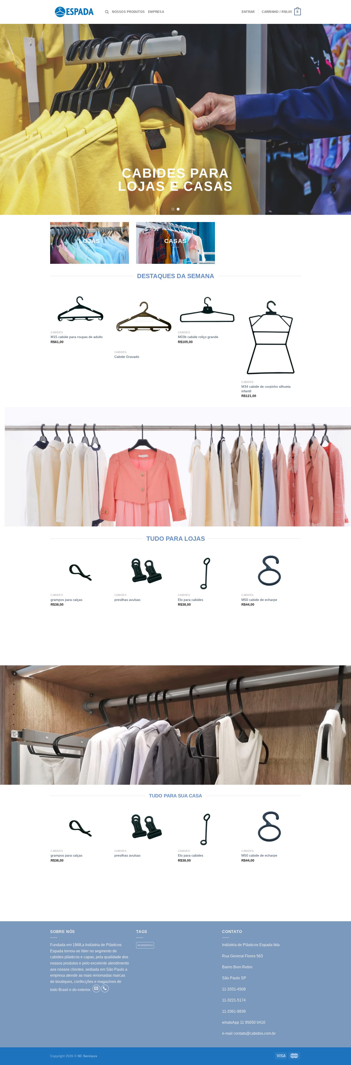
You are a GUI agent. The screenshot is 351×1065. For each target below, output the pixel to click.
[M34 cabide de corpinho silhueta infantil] (270, 333)
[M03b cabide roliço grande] (207, 308)
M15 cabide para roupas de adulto (77, 337)
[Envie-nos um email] (96, 988)
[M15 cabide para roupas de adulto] (80, 308)
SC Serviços (87, 1056)
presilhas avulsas (127, 600)
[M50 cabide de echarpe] (270, 571)
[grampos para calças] (80, 571)
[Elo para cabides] (207, 571)
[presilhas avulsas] (143, 571)
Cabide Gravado (126, 357)
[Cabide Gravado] (143, 318)
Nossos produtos (128, 12)
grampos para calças (66, 600)
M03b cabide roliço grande (198, 337)
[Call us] (105, 988)
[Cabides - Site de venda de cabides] (74, 12)
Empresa (156, 12)
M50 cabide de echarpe (259, 600)
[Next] (338, 119)
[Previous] (13, 119)
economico (145, 945)
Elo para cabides (190, 600)
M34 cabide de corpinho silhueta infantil (266, 389)
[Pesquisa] (107, 11)
